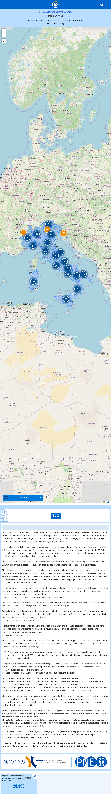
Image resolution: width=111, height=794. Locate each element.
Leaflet (107, 502)
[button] (23, 232)
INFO (55, 527)
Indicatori (23, 497)
